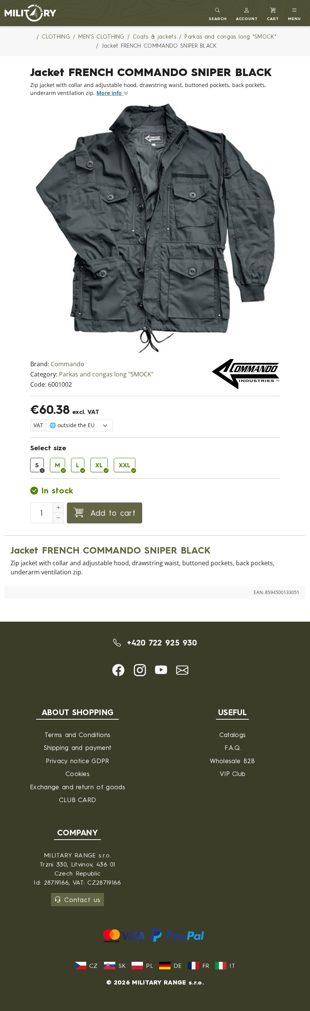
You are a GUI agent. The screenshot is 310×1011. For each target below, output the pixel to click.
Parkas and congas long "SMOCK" (106, 374)
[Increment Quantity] (58, 507)
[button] (247, 13)
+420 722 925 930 (160, 642)
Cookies (77, 774)
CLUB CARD (77, 800)
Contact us (82, 900)
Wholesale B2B (232, 761)
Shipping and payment (77, 747)
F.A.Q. (233, 747)
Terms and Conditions (77, 735)
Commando (67, 364)
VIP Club (233, 774)
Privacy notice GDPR (77, 761)
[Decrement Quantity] (58, 518)
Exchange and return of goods (77, 787)
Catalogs (232, 735)
